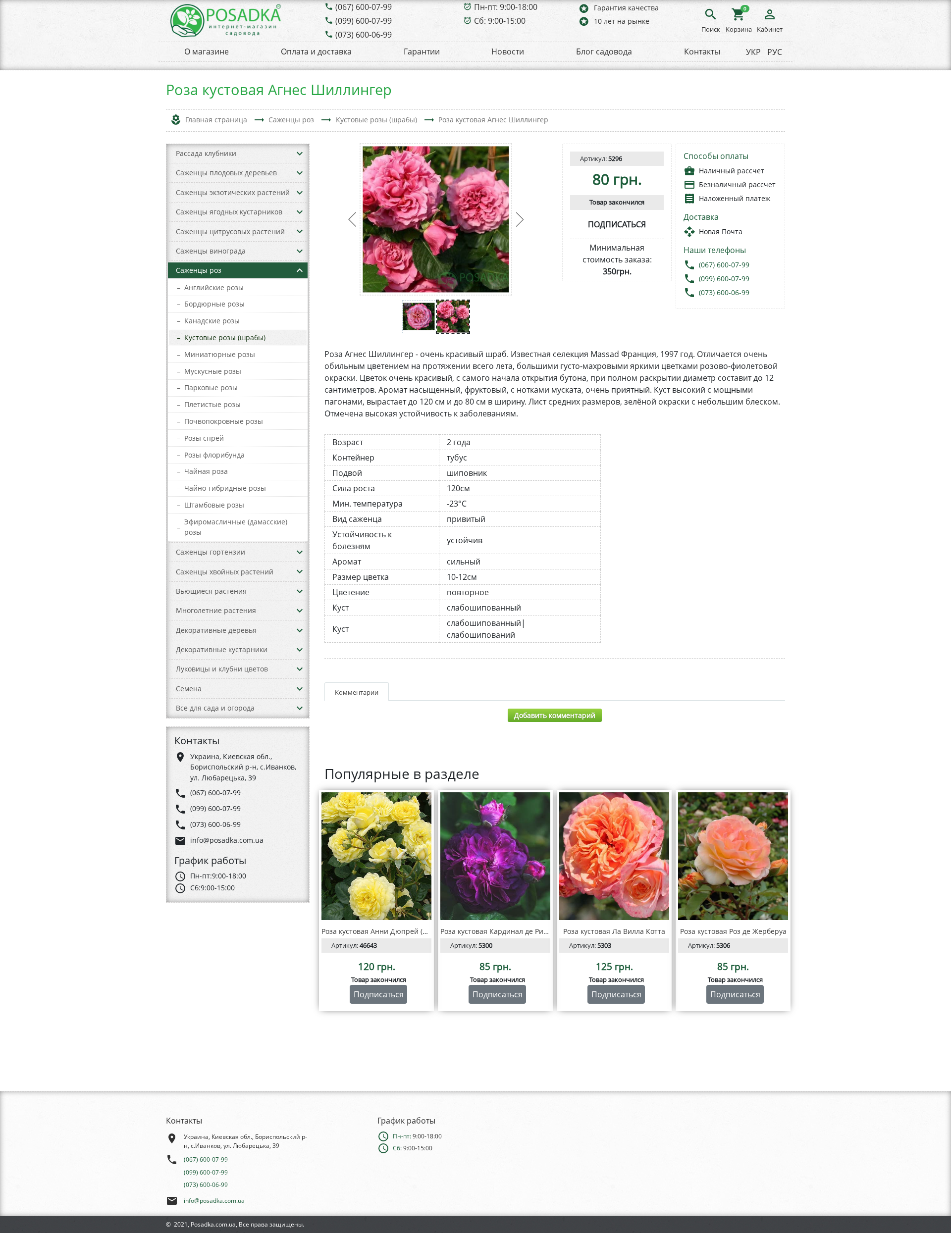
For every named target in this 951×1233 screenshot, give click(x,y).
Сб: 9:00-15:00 (500, 20)
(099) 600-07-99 (363, 20)
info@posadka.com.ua (214, 1200)
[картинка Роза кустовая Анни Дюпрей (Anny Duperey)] (376, 856)
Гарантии (422, 51)
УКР (753, 52)
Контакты (702, 51)
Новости (507, 51)
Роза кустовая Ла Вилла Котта (614, 931)
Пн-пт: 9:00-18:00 (505, 6)
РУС (774, 52)
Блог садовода (604, 51)
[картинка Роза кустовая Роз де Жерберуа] (733, 856)
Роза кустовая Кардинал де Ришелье (502, 931)
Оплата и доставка (316, 51)
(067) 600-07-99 (363, 6)
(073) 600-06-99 (363, 34)
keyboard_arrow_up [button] (300, 270)
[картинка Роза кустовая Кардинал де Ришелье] (495, 856)
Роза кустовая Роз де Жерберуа (733, 931)
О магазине (206, 51)
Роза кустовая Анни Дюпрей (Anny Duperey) (396, 931)
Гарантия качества (618, 8)
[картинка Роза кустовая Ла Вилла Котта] (614, 856)
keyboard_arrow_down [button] (300, 153)
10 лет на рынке (614, 21)
